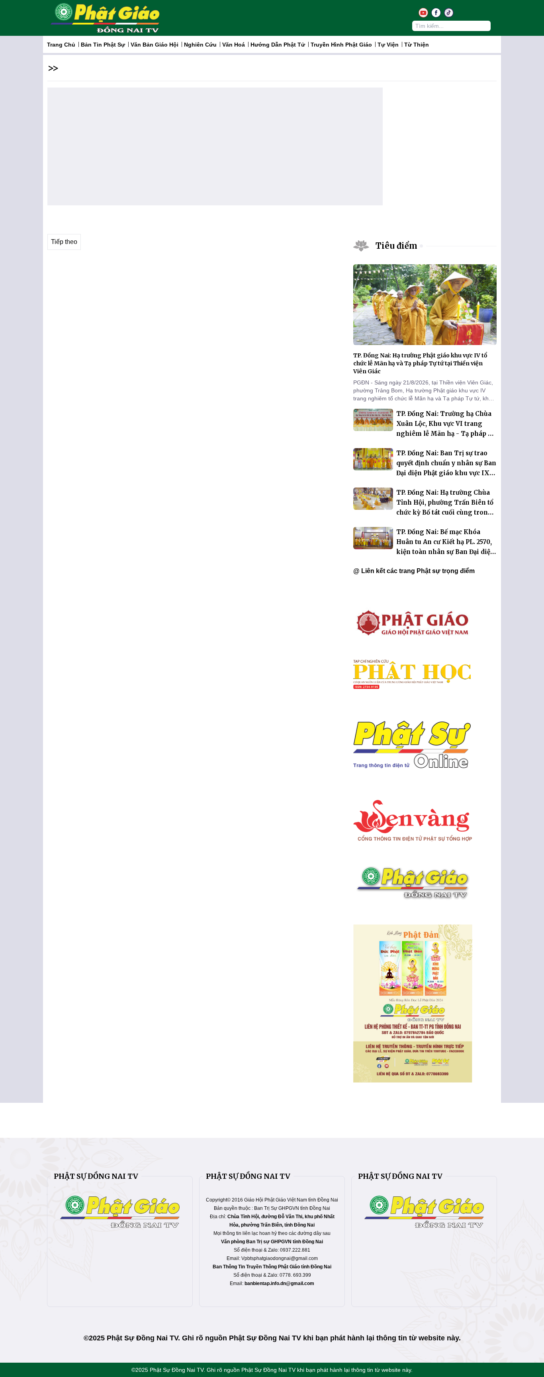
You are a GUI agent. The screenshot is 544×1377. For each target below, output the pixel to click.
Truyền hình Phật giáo (341, 44)
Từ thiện (416, 44)
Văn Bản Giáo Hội (154, 44)
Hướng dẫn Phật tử (277, 44)
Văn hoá (233, 44)
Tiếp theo (64, 241)
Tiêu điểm (396, 246)
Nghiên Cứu (200, 44)
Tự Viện (388, 44)
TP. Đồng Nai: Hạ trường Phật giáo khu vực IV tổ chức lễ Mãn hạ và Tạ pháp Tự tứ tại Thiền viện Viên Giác (420, 363)
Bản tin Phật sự (103, 44)
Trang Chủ (61, 44)
